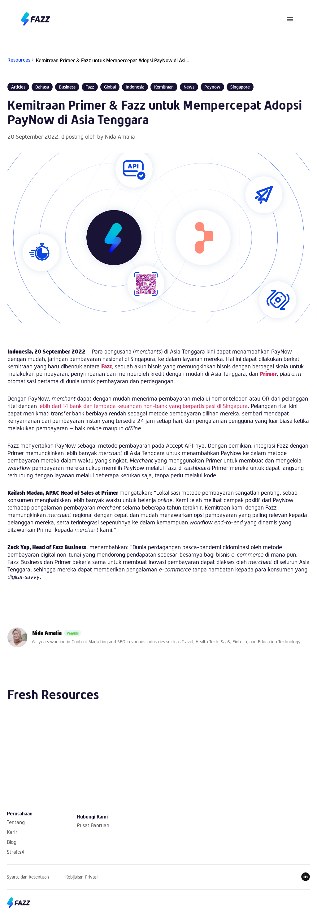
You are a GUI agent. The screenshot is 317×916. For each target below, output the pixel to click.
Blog (11, 842)
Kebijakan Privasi (81, 877)
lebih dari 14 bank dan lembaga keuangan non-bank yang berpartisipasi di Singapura (142, 406)
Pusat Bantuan (93, 825)
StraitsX (15, 852)
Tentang (16, 822)
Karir (12, 832)
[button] (290, 19)
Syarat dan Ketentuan (28, 877)
